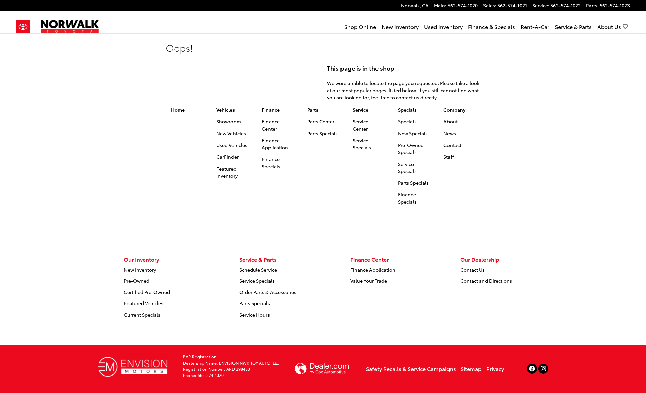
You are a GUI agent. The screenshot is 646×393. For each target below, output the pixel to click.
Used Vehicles (231, 145)
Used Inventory (443, 26)
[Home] (25, 26)
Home (178, 109)
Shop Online (360, 26)
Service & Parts (573, 26)
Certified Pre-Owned (147, 292)
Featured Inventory (227, 172)
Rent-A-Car (535, 26)
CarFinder (227, 156)
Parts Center (320, 121)
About (450, 121)
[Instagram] (543, 369)
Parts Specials (322, 133)
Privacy (495, 368)
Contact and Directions (486, 280)
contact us (407, 97)
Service (360, 109)
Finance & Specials (491, 26)
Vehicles (225, 109)
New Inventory (400, 26)
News (449, 133)
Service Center (360, 125)
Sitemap (471, 368)
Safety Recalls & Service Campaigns (411, 368)
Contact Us (472, 269)
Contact (452, 145)
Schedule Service (258, 269)
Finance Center (271, 125)
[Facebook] (532, 369)
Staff (448, 156)
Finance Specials (271, 163)
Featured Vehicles (144, 303)
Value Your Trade (368, 280)
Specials (407, 109)
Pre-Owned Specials (411, 148)
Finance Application (275, 144)
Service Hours (254, 314)
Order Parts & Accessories (267, 292)
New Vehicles (231, 133)
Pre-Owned (136, 280)
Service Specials (362, 144)
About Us (609, 26)
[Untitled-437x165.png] (132, 366)
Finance (271, 109)
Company (454, 109)
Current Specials (142, 314)
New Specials (413, 133)
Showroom (228, 121)
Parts (312, 109)
